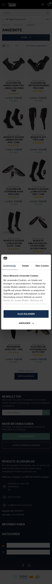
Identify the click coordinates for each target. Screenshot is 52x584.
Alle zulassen (26, 314)
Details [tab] (25, 266)
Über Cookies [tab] (42, 266)
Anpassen (24, 323)
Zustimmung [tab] (9, 266)
